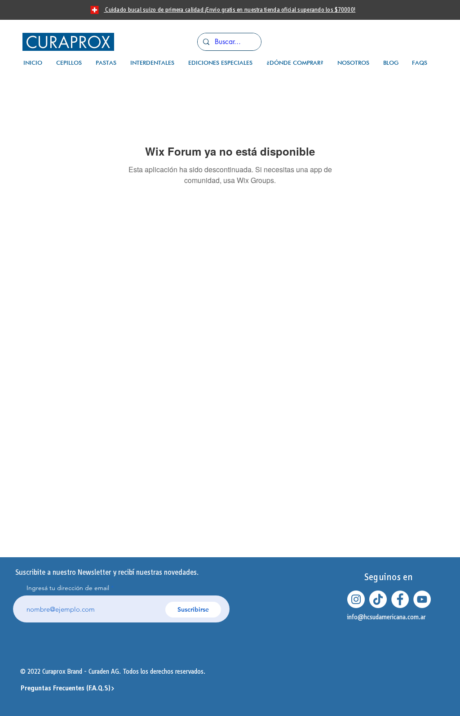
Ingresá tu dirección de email (68, 588)
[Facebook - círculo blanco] (400, 599)
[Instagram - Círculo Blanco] (356, 599)
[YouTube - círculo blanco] (422, 599)
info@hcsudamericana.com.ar (386, 617)
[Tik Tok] (378, 599)
